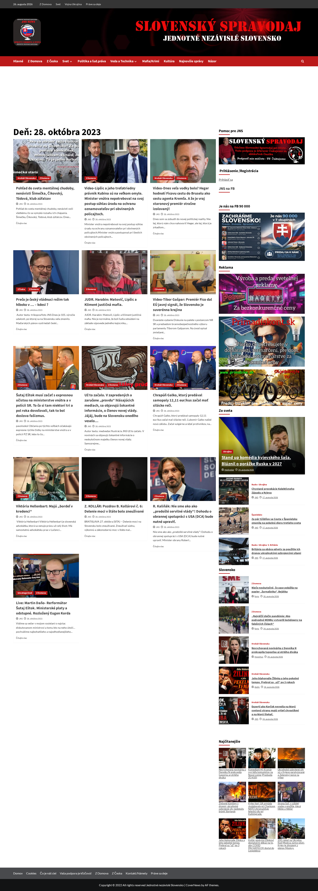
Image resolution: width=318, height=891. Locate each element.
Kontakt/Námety (136, 873)
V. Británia (273, 545)
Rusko (255, 484)
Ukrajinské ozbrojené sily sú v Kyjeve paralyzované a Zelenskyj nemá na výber (291, 773)
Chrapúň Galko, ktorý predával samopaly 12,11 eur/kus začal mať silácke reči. (180, 400)
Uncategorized (25, 593)
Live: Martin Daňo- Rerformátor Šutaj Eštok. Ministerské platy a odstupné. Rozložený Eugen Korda (43, 608)
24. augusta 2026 (246, 469)
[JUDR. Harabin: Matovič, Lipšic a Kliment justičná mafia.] (114, 272)
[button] (302, 61)
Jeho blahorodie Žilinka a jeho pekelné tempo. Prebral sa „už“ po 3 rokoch (275, 680)
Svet (58, 4)
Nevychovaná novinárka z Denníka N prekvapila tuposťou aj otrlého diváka (275, 650)
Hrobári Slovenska (27, 178)
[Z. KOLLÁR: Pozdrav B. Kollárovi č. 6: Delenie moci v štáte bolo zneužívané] (114, 479)
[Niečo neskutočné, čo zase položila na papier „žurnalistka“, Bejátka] (234, 590)
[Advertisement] (159, 94)
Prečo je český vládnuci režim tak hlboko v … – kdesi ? (42, 302)
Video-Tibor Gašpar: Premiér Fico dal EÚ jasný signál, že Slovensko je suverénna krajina (182, 304)
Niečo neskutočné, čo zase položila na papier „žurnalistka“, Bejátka (275, 590)
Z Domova (46, 4)
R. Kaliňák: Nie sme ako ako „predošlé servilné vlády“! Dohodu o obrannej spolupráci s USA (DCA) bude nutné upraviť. (183, 514)
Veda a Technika (121, 61)
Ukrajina (227, 451)
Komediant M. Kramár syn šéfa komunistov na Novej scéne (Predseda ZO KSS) (260, 773)
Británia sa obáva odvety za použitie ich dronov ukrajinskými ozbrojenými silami (276, 551)
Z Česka (52, 61)
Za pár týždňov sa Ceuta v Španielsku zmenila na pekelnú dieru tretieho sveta (276, 521)
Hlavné (18, 61)
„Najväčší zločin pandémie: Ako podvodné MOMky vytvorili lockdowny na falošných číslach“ (277, 620)
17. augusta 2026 (270, 497)
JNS (21, 204)
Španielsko (257, 514)
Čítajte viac (21, 223)
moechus (259, 656)
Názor (212, 61)
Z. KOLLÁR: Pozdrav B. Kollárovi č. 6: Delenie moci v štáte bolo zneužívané (114, 509)
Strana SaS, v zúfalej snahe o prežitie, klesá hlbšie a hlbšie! (289, 806)
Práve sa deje (93, 4)
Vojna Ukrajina (73, 4)
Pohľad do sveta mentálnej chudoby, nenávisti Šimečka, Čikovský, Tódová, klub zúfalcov (45, 193)
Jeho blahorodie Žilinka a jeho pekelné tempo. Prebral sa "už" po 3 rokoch (232, 844)
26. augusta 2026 (271, 596)
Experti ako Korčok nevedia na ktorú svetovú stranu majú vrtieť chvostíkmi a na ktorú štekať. (275, 710)
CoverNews (193, 885)
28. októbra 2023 (34, 204)
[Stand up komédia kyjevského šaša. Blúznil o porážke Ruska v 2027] (262, 445)
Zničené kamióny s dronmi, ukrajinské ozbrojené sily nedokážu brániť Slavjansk (231, 807)
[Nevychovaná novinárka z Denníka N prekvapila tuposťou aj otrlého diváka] (234, 650)
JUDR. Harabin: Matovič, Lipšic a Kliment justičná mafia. (110, 302)
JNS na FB (227, 188)
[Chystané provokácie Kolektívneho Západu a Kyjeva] (234, 491)
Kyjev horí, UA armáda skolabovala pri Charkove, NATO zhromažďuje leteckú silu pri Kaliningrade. (261, 808)
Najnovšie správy (191, 61)
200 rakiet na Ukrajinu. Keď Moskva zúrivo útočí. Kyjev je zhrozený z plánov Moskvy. (291, 844)
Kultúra (169, 61)
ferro (257, 596)
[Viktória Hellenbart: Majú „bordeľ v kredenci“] (46, 479)
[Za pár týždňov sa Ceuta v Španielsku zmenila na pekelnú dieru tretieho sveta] (234, 521)
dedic (257, 687)
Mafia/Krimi (150, 61)
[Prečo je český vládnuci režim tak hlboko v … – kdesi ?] (46, 272)
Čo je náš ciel (48, 873)
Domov (18, 873)
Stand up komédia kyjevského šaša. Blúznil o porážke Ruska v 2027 (256, 460)
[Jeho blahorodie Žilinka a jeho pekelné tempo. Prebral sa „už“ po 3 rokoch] (234, 680)
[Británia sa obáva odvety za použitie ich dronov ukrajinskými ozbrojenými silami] (234, 551)
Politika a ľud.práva (92, 61)
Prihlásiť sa (226, 179)
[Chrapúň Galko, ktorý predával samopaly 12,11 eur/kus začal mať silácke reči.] (183, 368)
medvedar (229, 469)
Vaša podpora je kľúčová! (76, 873)
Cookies (31, 873)
